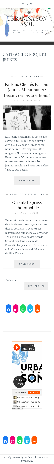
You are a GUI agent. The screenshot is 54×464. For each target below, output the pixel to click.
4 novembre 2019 (27, 100)
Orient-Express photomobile (27, 204)
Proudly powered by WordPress (19, 457)
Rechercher (11, 280)
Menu (28, 4)
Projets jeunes (27, 76)
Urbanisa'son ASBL (27, 21)
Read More (29, 182)
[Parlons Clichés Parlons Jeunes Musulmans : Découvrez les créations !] (27, 129)
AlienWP (28, 461)
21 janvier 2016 (27, 213)
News (13, 194)
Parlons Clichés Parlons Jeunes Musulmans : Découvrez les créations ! (27, 89)
